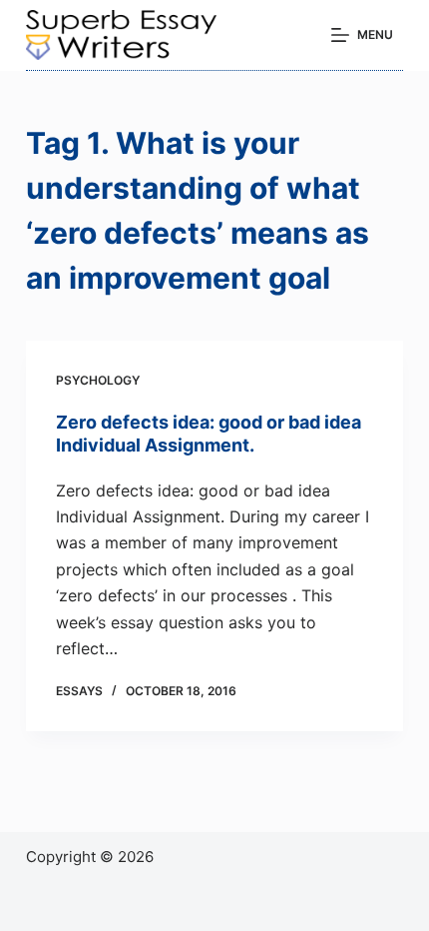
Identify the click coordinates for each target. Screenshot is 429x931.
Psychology (98, 380)
